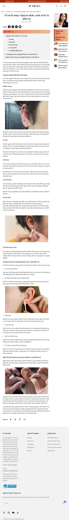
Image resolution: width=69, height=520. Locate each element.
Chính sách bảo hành (53, 444)
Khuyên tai (9, 11)
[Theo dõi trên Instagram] (8, 512)
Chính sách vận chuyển (54, 447)
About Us (30, 441)
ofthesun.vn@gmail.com (10, 470)
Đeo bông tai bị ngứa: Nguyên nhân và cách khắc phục (63, 45)
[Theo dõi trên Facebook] (4, 512)
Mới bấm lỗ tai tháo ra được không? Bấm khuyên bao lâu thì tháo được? (63, 50)
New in (29, 450)
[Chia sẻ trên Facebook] (10, 419)
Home (2, 11)
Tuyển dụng (51, 450)
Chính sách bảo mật (53, 441)
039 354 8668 (12, 465)
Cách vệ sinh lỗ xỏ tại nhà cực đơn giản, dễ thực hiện (63, 61)
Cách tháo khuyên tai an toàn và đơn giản (62, 56)
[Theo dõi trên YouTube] (13, 512)
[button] (65, 502)
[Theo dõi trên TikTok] (18, 512)
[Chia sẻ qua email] (24, 419)
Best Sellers (30, 447)
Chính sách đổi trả (52, 438)
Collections (30, 444)
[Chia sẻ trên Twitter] (15, 419)
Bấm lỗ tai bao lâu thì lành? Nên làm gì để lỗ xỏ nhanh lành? (62, 67)
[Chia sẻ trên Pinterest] (20, 419)
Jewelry (29, 438)
